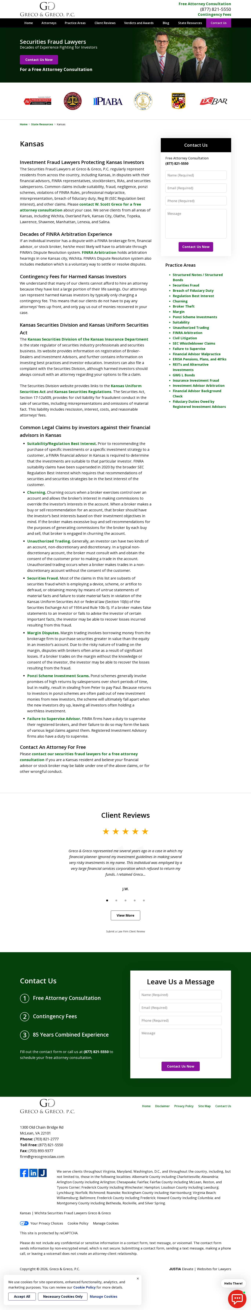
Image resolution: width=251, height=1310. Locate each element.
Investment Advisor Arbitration (199, 385)
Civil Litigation (185, 338)
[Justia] (42, 1173)
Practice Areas (75, 23)
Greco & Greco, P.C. (64, 1269)
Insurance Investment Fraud (196, 380)
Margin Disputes (43, 632)
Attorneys (49, 23)
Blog (166, 23)
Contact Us (219, 23)
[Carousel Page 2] (116, 900)
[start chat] (237, 1299)
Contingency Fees (214, 14)
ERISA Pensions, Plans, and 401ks (199, 359)
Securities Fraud (42, 578)
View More (125, 915)
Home (28, 23)
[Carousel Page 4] (134, 900)
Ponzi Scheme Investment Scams (58, 675)
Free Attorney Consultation (205, 3)
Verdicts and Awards (139, 23)
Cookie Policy (78, 1223)
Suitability (37, 443)
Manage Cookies (106, 1223)
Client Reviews (105, 23)
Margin (178, 311)
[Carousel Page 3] (125, 900)
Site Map (204, 1106)
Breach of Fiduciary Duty (193, 290)
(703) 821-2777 (46, 1139)
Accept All (22, 1296)
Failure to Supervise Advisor (53, 718)
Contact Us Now (39, 59)
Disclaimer (162, 1106)
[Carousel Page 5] (143, 900)
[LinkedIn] (33, 1173)
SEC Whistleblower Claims (194, 343)
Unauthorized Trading (48, 541)
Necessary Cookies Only (63, 1296)
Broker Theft (184, 306)
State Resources (190, 23)
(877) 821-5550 (215, 9)
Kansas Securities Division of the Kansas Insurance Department (88, 339)
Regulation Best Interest (72, 443)
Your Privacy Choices (47, 1223)
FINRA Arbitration (99, 252)
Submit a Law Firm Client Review (125, 931)
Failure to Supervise (189, 348)
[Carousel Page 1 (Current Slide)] (107, 900)
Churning (36, 492)
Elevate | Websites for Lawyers (200, 1269)
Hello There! (233, 1283)
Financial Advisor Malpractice (197, 354)
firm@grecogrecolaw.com (42, 1156)
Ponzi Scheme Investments (195, 317)
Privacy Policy (184, 1106)
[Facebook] (24, 1173)
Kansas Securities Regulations (82, 391)
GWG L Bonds (184, 375)
